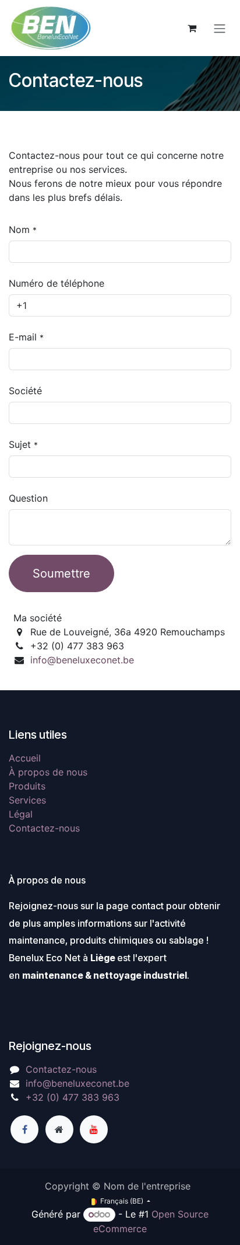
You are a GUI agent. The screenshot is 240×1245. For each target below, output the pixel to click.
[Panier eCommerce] (191, 28)
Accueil (25, 758)
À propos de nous (48, 772)
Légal (21, 814)
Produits (27, 786)
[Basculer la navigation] (219, 28)
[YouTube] (94, 1129)
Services (27, 800)
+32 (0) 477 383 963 (72, 1097)
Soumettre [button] (61, 573)
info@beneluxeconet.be (82, 660)
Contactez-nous (44, 828)
